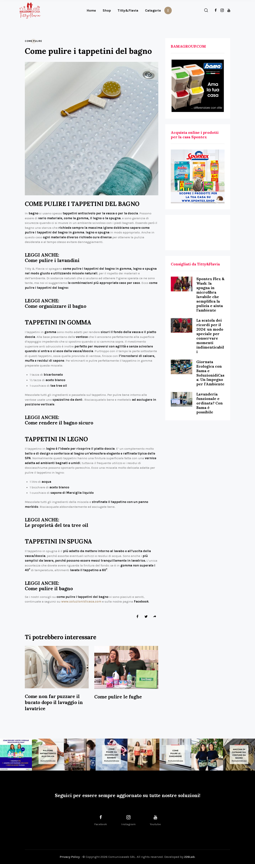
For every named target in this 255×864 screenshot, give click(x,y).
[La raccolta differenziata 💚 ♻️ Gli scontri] (143, 755)
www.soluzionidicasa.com (81, 601)
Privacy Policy (70, 857)
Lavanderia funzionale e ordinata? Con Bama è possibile (209, 403)
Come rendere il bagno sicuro (59, 423)
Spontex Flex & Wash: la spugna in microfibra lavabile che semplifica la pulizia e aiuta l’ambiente (210, 294)
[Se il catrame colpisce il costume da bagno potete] (239, 755)
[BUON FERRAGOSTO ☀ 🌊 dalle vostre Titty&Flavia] (207, 755)
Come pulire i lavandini (52, 260)
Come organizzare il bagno (55, 306)
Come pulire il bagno (49, 588)
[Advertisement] (198, 232)
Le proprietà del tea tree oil (56, 525)
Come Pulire (33, 41)
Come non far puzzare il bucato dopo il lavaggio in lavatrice (54, 702)
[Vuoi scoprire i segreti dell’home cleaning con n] (16, 755)
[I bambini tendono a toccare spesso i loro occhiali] (112, 755)
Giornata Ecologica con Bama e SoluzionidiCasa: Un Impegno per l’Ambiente (210, 372)
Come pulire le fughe (118, 697)
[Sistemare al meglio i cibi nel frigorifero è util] (80, 755)
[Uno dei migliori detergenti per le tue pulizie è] (48, 755)
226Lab (189, 857)
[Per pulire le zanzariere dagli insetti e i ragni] (175, 755)
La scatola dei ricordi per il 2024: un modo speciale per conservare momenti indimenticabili (210, 336)
